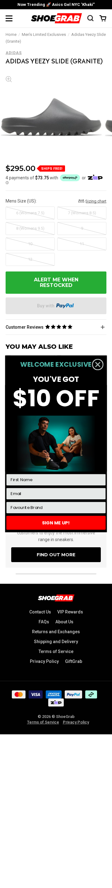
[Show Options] (100, 507)
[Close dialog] (98, 365)
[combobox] (54, 507)
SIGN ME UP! (56, 523)
